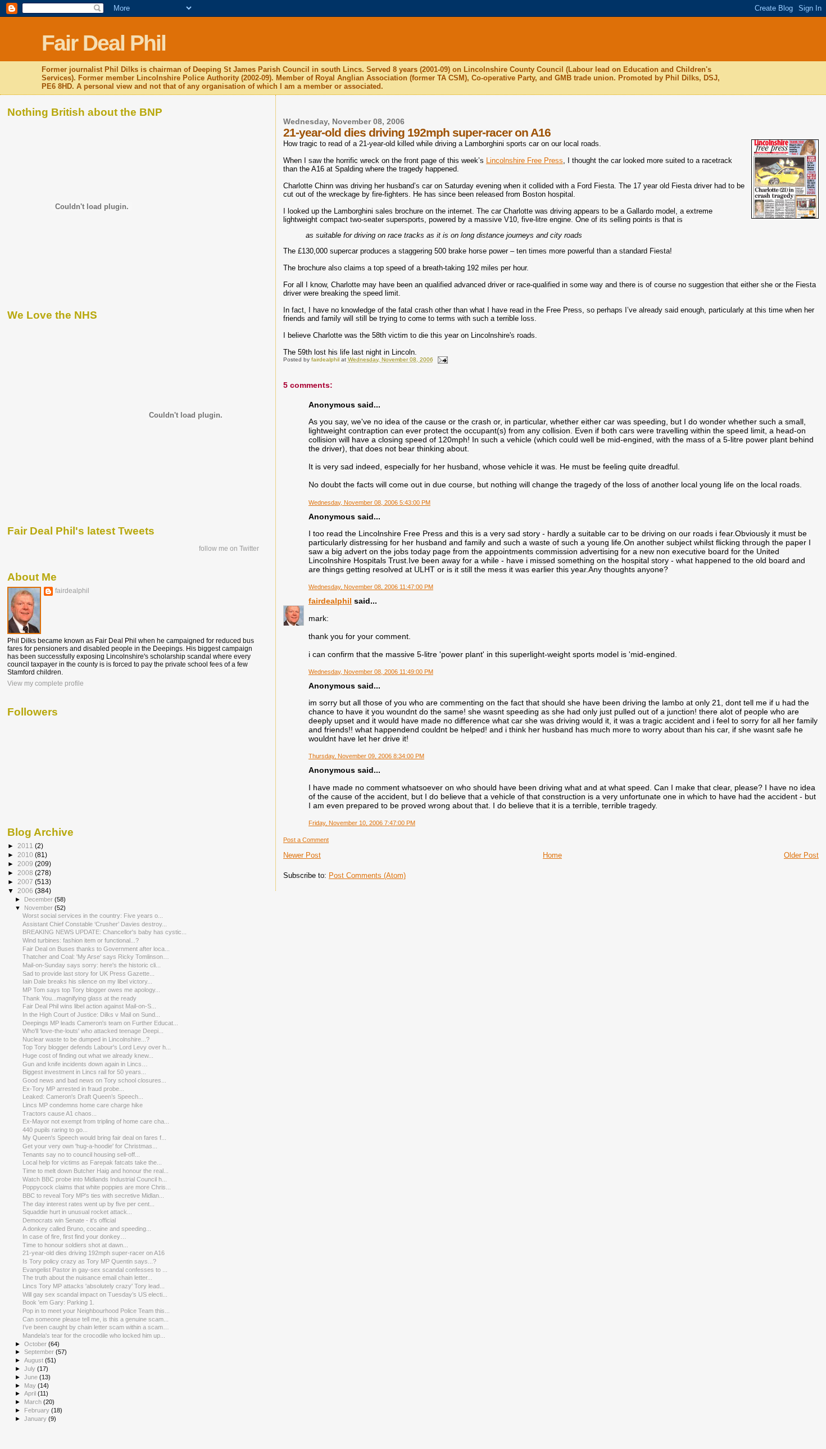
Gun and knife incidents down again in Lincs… (85, 1064)
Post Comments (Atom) (367, 875)
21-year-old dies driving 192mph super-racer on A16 (93, 1252)
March (33, 1401)
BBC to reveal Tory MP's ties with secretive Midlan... (93, 1195)
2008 (26, 872)
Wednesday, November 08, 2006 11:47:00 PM (370, 586)
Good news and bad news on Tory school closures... (94, 1080)
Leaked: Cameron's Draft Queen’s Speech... (82, 1096)
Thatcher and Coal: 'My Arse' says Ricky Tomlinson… (95, 956)
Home (552, 855)
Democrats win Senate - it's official (69, 1220)
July (30, 1368)
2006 (26, 890)
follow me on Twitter (229, 549)
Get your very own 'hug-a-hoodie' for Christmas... (89, 1146)
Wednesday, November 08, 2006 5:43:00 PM (369, 502)
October (36, 1344)
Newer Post (302, 855)
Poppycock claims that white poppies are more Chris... (96, 1187)
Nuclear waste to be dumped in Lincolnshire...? (85, 1039)
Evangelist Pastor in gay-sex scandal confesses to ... (94, 1269)
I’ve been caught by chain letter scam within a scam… (95, 1327)
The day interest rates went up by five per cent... (88, 1204)
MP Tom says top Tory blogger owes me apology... (91, 989)
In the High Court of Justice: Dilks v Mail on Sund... (91, 1014)
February (37, 1410)
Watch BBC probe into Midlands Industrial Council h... (94, 1179)
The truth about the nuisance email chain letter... (87, 1277)
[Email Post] (442, 359)
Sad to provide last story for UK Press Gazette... (88, 973)
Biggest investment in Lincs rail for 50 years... (84, 1071)
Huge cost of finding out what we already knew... (87, 1055)
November (39, 907)
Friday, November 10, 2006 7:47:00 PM (361, 822)
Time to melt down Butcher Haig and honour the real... (95, 1170)
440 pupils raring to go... (55, 1129)
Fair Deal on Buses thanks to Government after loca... (96, 948)
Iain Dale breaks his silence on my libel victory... (87, 981)
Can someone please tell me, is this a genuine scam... (95, 1319)
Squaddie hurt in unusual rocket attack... (77, 1211)
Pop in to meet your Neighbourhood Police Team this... (96, 1310)
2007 (26, 881)
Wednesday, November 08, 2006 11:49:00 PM (370, 671)
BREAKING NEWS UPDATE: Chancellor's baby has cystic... (104, 932)
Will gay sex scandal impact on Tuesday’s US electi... (94, 1294)
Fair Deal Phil (104, 43)
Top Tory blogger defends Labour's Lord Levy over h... (96, 1047)
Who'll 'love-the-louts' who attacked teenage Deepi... (93, 1030)
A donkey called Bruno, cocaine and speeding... (86, 1228)
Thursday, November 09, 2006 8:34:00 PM (366, 756)
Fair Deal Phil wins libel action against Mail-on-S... (89, 1006)
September (40, 1351)
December (39, 899)
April (31, 1393)
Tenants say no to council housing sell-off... (81, 1154)
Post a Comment (306, 839)
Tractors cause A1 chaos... (59, 1113)
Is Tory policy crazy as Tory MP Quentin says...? (89, 1261)
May (31, 1385)
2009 (26, 863)
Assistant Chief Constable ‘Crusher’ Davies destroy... (94, 924)
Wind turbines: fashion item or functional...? (80, 940)
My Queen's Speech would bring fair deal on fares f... (94, 1137)
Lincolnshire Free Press (524, 160)
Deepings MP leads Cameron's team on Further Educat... (100, 1023)
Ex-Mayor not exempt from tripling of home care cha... (95, 1121)
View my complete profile (45, 683)
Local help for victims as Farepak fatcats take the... (92, 1162)
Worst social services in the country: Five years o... (92, 915)
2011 (26, 845)
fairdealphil (330, 600)
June (31, 1377)
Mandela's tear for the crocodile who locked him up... (93, 1335)
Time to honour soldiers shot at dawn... (75, 1245)
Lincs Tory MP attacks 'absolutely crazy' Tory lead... (93, 1286)
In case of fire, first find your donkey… (74, 1236)
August (34, 1360)
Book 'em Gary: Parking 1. (58, 1302)
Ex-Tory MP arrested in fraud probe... (73, 1088)
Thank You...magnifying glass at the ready (79, 998)
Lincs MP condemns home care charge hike (82, 1105)
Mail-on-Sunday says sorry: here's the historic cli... (91, 965)
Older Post (801, 855)
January (36, 1418)
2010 (26, 854)
